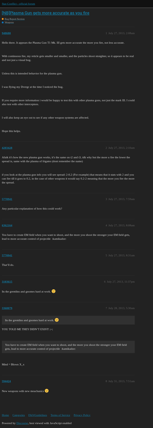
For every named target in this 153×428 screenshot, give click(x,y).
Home (5, 415)
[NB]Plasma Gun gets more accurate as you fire (45, 13)
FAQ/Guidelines (37, 415)
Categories (19, 415)
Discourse (22, 423)
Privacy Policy (82, 415)
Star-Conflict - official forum (18, 3)
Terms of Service (60, 415)
